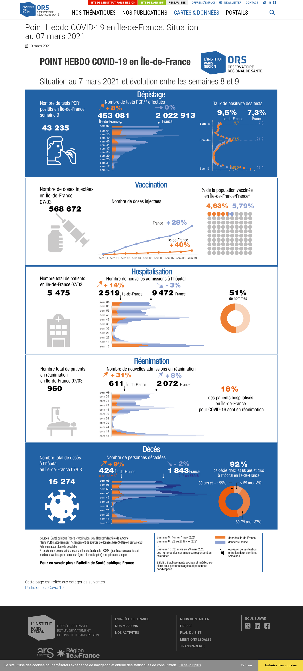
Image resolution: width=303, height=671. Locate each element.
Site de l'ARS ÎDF (151, 2)
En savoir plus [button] (190, 665)
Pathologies (35, 587)
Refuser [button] (246, 665)
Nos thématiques (94, 13)
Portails (237, 13)
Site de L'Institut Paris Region (112, 2)
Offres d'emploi (203, 2)
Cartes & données (196, 13)
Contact (252, 2)
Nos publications (144, 13)
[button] (272, 12)
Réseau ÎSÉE (177, 2)
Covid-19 (56, 587)
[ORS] (45, 10)
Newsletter (232, 2)
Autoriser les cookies (281, 665)
